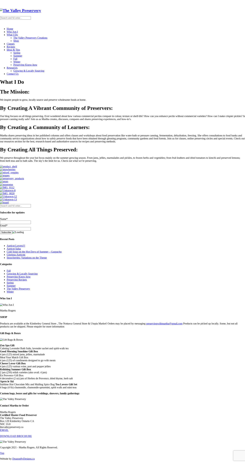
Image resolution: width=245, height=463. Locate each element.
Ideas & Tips (13, 49)
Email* (4, 225)
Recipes (11, 46)
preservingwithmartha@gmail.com (164, 323)
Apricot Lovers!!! (16, 245)
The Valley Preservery (18, 288)
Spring (16, 52)
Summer (17, 55)
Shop (16, 40)
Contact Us (12, 73)
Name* (4, 219)
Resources (12, 67)
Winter (16, 61)
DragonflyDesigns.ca (23, 458)
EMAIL (4, 430)
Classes (10, 43)
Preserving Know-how (25, 64)
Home (10, 28)
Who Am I (12, 31)
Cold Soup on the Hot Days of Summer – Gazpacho (34, 251)
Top (2, 453)
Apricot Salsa (14, 248)
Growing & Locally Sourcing (28, 70)
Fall (15, 58)
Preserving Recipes (17, 279)
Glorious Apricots (16, 254)
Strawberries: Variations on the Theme (27, 257)
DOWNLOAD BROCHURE (16, 436)
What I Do (12, 34)
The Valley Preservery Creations (30, 37)
